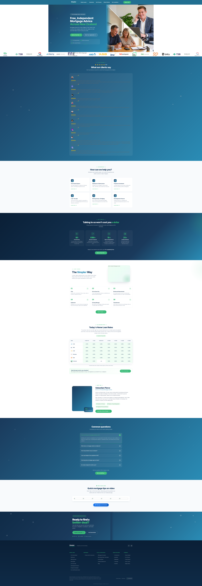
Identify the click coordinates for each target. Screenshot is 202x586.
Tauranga (116, 561)
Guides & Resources (102, 561)
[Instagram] (131, 546)
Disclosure (123, 578)
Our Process (98, 2)
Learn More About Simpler (103, 411)
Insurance (91, 2)
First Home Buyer (74, 555)
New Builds (73, 561)
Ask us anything (100, 473)
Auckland (116, 557)
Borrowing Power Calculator (103, 557)
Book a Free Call (100, 252)
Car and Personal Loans (75, 569)
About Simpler (127, 555)
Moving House (73, 559)
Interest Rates (100, 559)
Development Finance (75, 565)
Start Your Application (90, 34)
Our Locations (115, 2)
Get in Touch (100, 311)
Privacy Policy (118, 578)
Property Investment (74, 567)
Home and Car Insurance (89, 555)
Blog (99, 563)
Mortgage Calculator (102, 555)
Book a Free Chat (75, 34)
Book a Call (127, 2)
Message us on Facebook (101, 504)
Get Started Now (92, 532)
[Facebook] (129, 546)
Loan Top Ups (73, 563)
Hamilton (116, 563)
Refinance (73, 557)
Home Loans (83, 2)
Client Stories (107, 2)
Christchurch (116, 555)
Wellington (116, 559)
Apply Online (127, 563)
